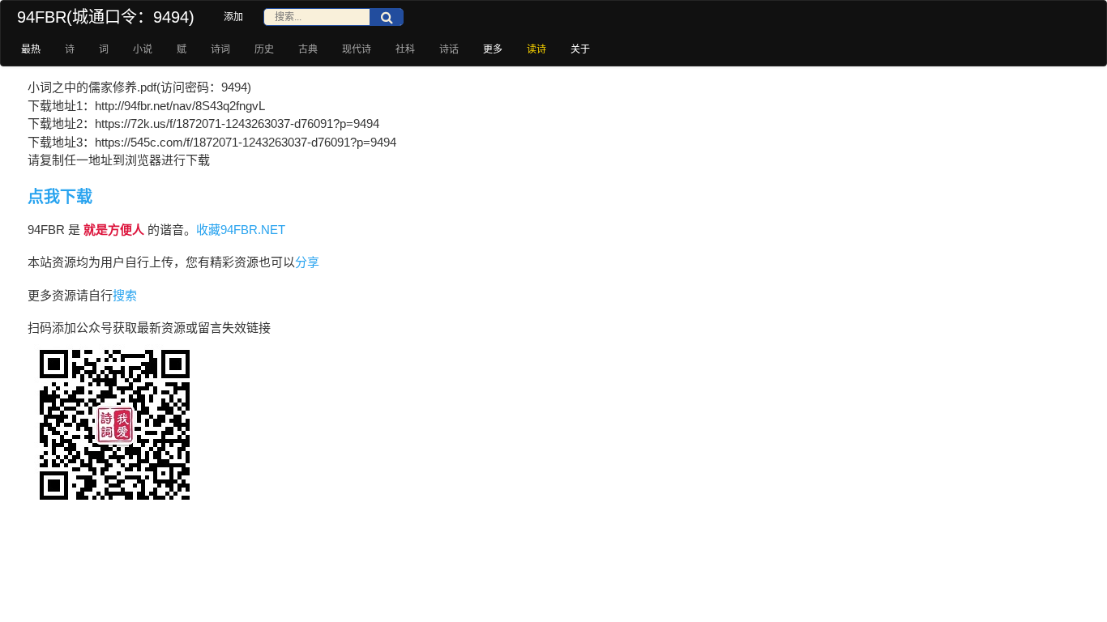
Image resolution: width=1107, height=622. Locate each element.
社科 (405, 49)
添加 (233, 17)
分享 (307, 262)
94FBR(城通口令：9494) (105, 17)
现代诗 (356, 49)
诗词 (220, 49)
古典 (308, 49)
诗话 (449, 49)
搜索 (125, 295)
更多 (492, 49)
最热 (31, 49)
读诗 (536, 49)
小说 (142, 49)
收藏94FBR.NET (240, 229)
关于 (580, 49)
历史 (264, 49)
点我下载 (60, 197)
